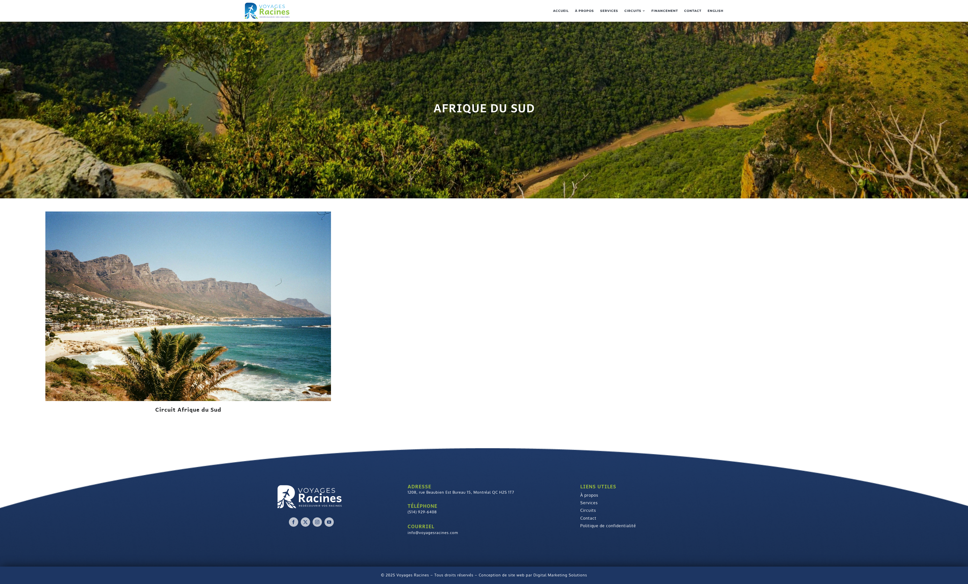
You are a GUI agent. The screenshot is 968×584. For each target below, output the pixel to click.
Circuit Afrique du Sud (188, 409)
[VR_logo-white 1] (311, 496)
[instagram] (317, 522)
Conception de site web (502, 575)
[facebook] (293, 522)
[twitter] (305, 522)
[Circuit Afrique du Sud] (188, 305)
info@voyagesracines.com (433, 532)
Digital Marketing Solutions (560, 575)
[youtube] (329, 522)
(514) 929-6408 (422, 512)
